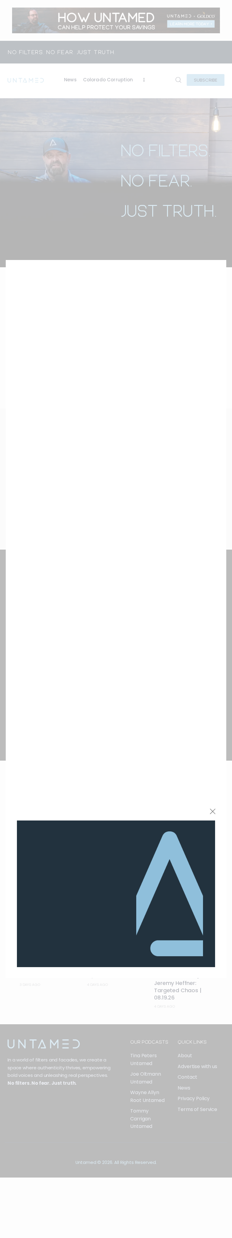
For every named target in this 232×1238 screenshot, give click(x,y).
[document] (116, 619)
